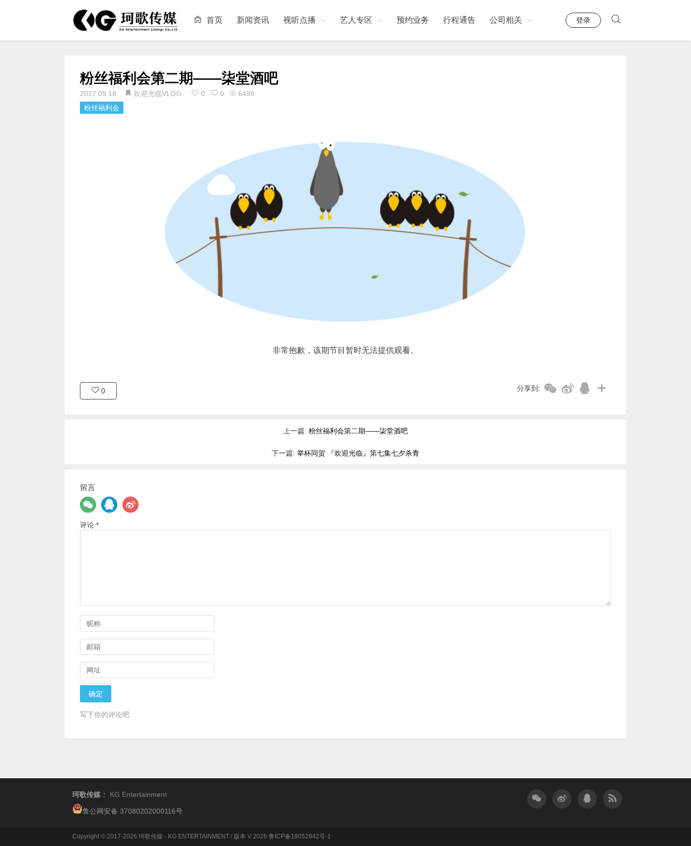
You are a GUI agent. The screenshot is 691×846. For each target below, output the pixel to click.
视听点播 (299, 20)
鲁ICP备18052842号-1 (300, 836)
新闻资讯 (253, 20)
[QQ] (109, 505)
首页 (213, 20)
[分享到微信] (550, 388)
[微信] (88, 505)
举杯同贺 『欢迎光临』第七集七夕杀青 (358, 453)
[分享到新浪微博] (568, 388)
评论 (89, 525)
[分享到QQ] (585, 388)
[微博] (130, 505)
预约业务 (413, 20)
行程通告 (459, 20)
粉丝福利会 (101, 108)
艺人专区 (356, 20)
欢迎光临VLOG (158, 94)
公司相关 (506, 20)
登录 (583, 20)
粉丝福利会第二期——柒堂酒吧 (179, 78)
